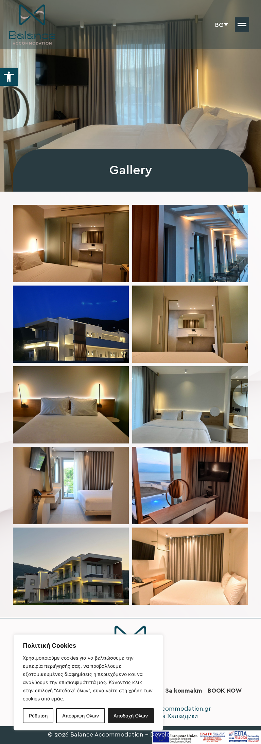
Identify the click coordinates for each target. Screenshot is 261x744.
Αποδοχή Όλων (131, 715)
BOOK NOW (225, 691)
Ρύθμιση (38, 715)
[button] (9, 77)
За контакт (183, 691)
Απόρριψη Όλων (80, 715)
